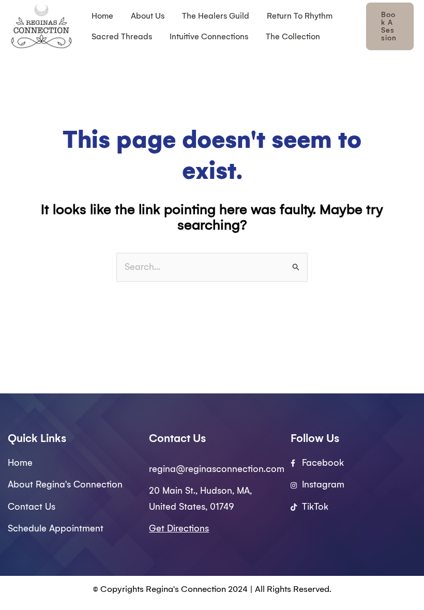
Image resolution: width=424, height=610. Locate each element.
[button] (390, 26)
